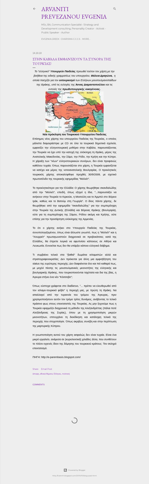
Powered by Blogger (76, 470)
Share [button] (35, 369)
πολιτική (66, 373)
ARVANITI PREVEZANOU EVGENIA (74, 12)
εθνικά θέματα (46, 373)
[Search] (114, 8)
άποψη (36, 373)
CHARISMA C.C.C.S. (71, 39)
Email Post (46, 369)
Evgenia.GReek (50, 39)
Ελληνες (57, 373)
